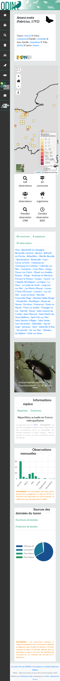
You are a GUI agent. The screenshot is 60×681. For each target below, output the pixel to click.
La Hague (41, 282)
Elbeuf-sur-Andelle (43, 272)
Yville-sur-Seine (34, 333)
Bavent (38, 253)
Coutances (26, 269)
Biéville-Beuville (46, 256)
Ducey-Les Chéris (23, 272)
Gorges (38, 279)
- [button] (19, 86)
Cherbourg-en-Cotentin (26, 266)
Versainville (21, 330)
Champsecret (37, 263)
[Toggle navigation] (7, 11)
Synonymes (36, 411)
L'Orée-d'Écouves (23, 292)
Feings (27, 276)
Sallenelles (37, 324)
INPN (36, 425)
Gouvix (47, 279)
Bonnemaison (22, 260)
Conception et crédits (41, 667)
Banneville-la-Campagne (33, 250)
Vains (34, 327)
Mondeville (21, 301)
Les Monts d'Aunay (34, 288)
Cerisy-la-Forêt (22, 263)
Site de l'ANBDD (24, 667)
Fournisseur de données (27, 520)
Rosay (32, 311)
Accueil (14, 667)
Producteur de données (27, 527)
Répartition (22, 411)
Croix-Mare (38, 269)
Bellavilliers (32, 256)
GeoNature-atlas (26, 676)
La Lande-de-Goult (31, 285)
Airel (17, 250)
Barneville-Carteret (24, 253)
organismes (39, 237)
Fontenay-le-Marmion (42, 276)
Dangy (49, 269)
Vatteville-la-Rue (47, 327)
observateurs (24, 243)
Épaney (18, 276)
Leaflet (38, 172)
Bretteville (36, 260)
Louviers (38, 292)
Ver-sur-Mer (35, 330)
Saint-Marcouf (30, 314)
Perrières (27, 305)
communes (23, 237)
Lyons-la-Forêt (28, 295)
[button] (18, 81)
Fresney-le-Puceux (24, 279)
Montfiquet (34, 301)
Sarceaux (26, 327)
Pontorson (39, 305)
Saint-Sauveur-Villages (25, 321)
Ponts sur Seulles (31, 308)
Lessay (48, 288)
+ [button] (19, 76)
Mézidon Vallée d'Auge (43, 298)
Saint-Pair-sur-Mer (40, 317)
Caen (45, 260)
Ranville (24, 311)
